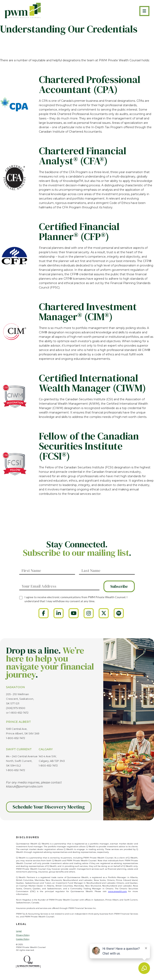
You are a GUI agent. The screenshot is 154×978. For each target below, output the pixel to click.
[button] (144, 11)
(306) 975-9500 (15, 708)
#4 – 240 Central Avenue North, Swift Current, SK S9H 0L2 (21, 761)
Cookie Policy (22, 939)
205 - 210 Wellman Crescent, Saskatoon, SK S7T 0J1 (20, 699)
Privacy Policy (22, 935)
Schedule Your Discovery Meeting (49, 807)
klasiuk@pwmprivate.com (24, 786)
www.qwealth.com (117, 891)
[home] (23, 10)
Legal (19, 931)
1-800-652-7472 (18, 712)
